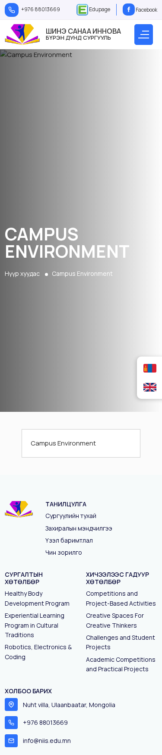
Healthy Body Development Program (37, 598)
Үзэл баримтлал (69, 540)
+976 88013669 (40, 9)
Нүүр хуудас (22, 273)
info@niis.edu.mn (47, 740)
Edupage (99, 9)
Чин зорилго (63, 552)
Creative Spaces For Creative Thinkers (115, 620)
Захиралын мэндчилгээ (78, 528)
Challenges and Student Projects (120, 642)
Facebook (146, 9)
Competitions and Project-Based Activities (121, 598)
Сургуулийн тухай (70, 516)
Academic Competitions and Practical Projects (121, 664)
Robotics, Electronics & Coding (38, 651)
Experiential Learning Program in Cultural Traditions (34, 625)
